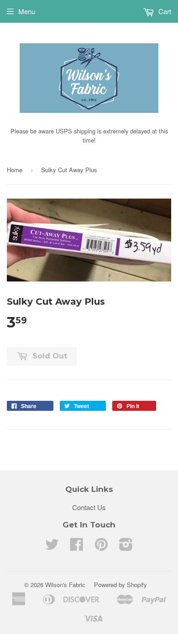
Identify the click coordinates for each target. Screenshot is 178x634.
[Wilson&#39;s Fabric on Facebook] (77, 547)
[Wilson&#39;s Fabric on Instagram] (126, 547)
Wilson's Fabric (65, 584)
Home (14, 169)
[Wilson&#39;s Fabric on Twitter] (52, 547)
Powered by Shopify (120, 584)
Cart (164, 11)
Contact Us (89, 507)
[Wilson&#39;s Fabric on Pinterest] (101, 547)
